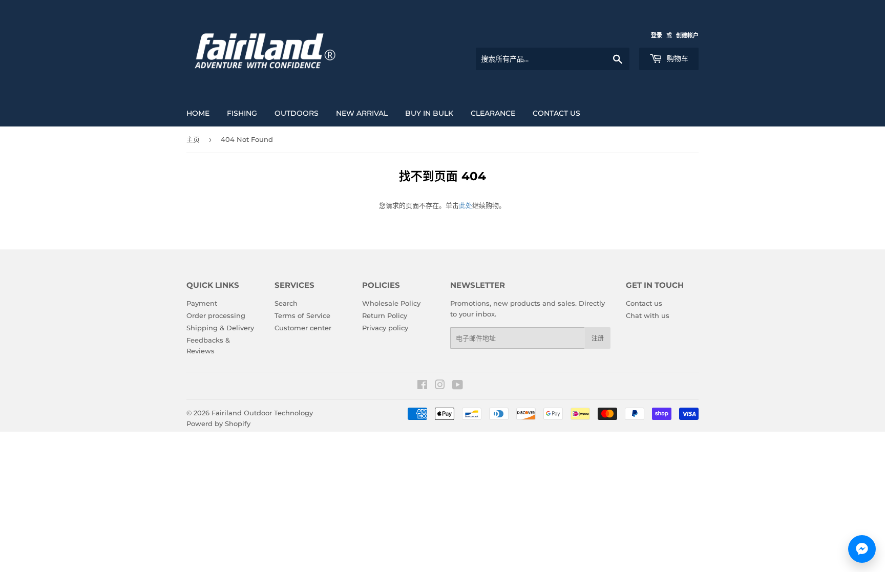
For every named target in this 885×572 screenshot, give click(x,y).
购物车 (676, 58)
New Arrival (362, 113)
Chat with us (647, 315)
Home (197, 113)
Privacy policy (385, 328)
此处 (465, 205)
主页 (193, 139)
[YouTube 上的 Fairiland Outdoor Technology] (457, 386)
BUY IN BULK (429, 113)
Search (286, 303)
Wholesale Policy (391, 303)
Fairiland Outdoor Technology (262, 413)
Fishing (242, 113)
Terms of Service (302, 315)
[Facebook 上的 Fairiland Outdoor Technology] (422, 386)
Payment (201, 303)
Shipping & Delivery (220, 328)
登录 (656, 35)
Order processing (215, 315)
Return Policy (384, 315)
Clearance (493, 113)
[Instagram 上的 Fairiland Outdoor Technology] (440, 386)
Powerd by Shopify (218, 423)
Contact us (556, 113)
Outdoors (297, 113)
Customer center (303, 328)
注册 (598, 338)
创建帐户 (687, 35)
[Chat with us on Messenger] (862, 549)
